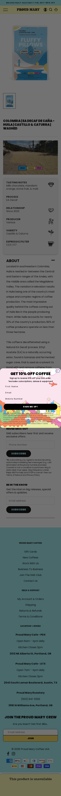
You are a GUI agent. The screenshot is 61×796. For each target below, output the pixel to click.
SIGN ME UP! (30, 406)
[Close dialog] (58, 371)
